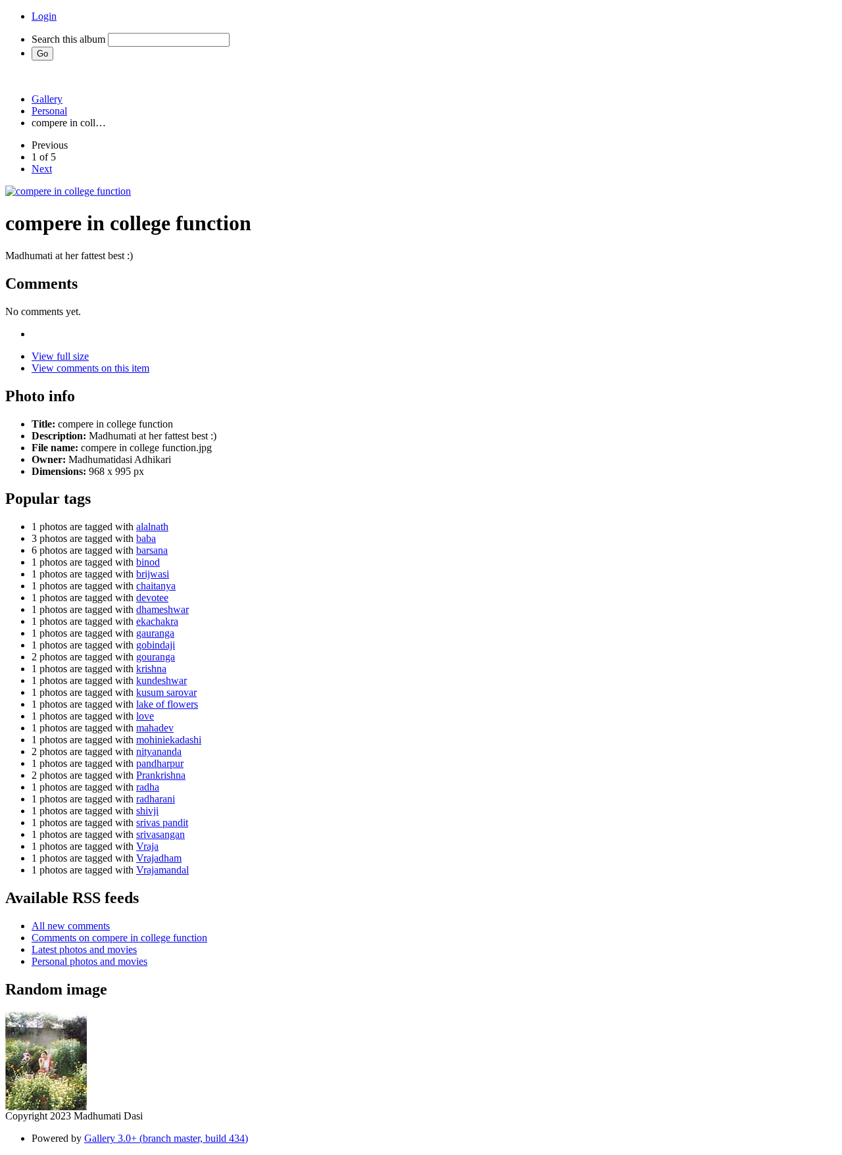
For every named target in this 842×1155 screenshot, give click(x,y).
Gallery (47, 99)
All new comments (71, 925)
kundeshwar (161, 680)
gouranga (155, 656)
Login (44, 16)
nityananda (159, 751)
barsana (152, 550)
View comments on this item (90, 368)
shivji (147, 810)
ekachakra (157, 621)
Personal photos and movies (89, 961)
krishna (151, 668)
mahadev (155, 727)
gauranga (155, 633)
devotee (152, 597)
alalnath (152, 526)
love (145, 716)
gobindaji (155, 645)
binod (148, 562)
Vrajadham (159, 858)
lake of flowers (167, 704)
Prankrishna (161, 775)
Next (42, 168)
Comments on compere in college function (119, 937)
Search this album (68, 39)
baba (146, 538)
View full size (60, 356)
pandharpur (160, 763)
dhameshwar (162, 609)
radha (147, 787)
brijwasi (152, 573)
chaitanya (156, 585)
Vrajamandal (162, 869)
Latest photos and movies (84, 949)
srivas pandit (162, 822)
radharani (155, 798)
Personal (49, 110)
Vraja (147, 846)
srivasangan (160, 834)
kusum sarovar (166, 692)
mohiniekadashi (168, 739)
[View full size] (68, 191)
